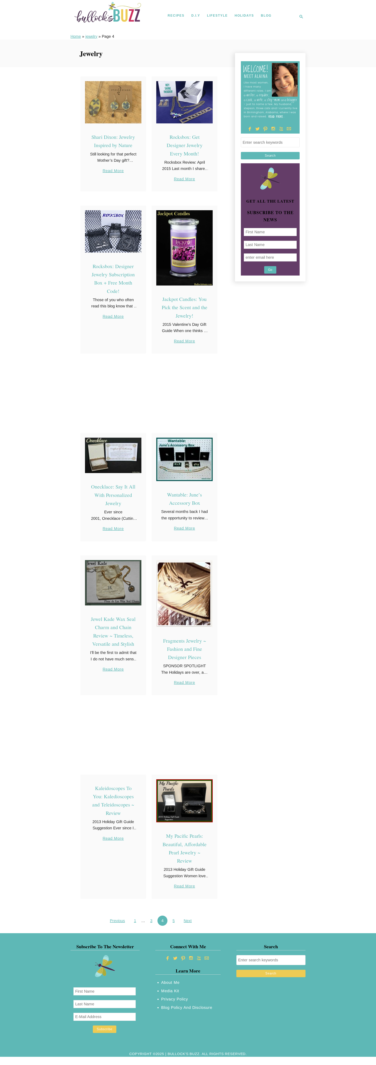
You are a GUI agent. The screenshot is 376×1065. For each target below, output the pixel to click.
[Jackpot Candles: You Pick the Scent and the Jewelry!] (184, 248)
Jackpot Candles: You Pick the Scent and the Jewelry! (184, 307)
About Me (170, 982)
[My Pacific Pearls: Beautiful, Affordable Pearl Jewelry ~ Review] (184, 800)
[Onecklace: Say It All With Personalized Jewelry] (113, 455)
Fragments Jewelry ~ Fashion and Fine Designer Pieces (184, 649)
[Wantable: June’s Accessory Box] (184, 459)
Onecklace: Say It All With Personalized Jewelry (113, 494)
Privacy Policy (174, 999)
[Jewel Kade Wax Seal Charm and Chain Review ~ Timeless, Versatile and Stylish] (113, 583)
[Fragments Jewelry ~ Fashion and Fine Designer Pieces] (184, 593)
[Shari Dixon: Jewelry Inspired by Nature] (113, 102)
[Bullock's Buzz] (107, 16)
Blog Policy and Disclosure (186, 1007)
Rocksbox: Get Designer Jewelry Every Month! (184, 145)
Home (75, 36)
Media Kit (170, 991)
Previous (117, 921)
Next (188, 921)
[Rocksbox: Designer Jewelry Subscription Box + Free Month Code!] (113, 231)
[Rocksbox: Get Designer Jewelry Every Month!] (184, 102)
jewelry (91, 36)
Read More (113, 171)
